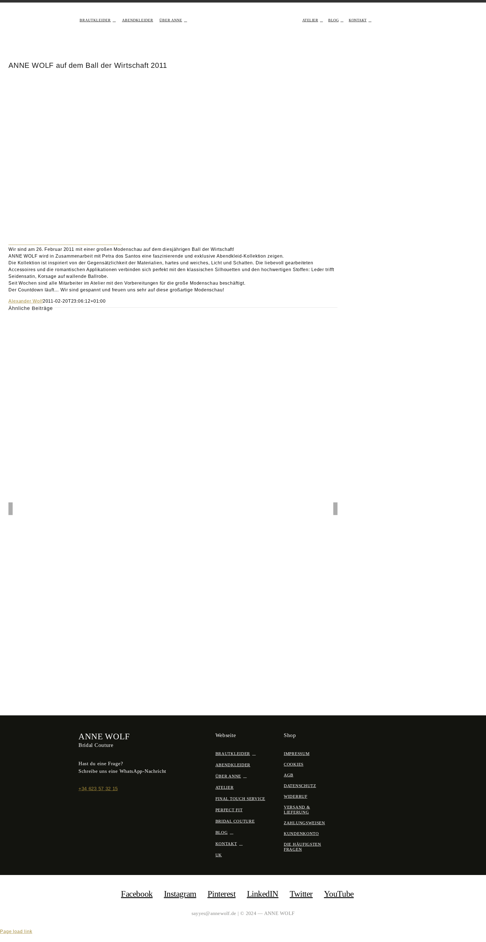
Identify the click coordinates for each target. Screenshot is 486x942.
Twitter (301, 893)
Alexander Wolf (25, 301)
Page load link (16, 931)
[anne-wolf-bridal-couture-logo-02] (243, 13)
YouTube (339, 893)
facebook (136, 893)
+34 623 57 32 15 (98, 788)
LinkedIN (262, 893)
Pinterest (222, 893)
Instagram (180, 893)
